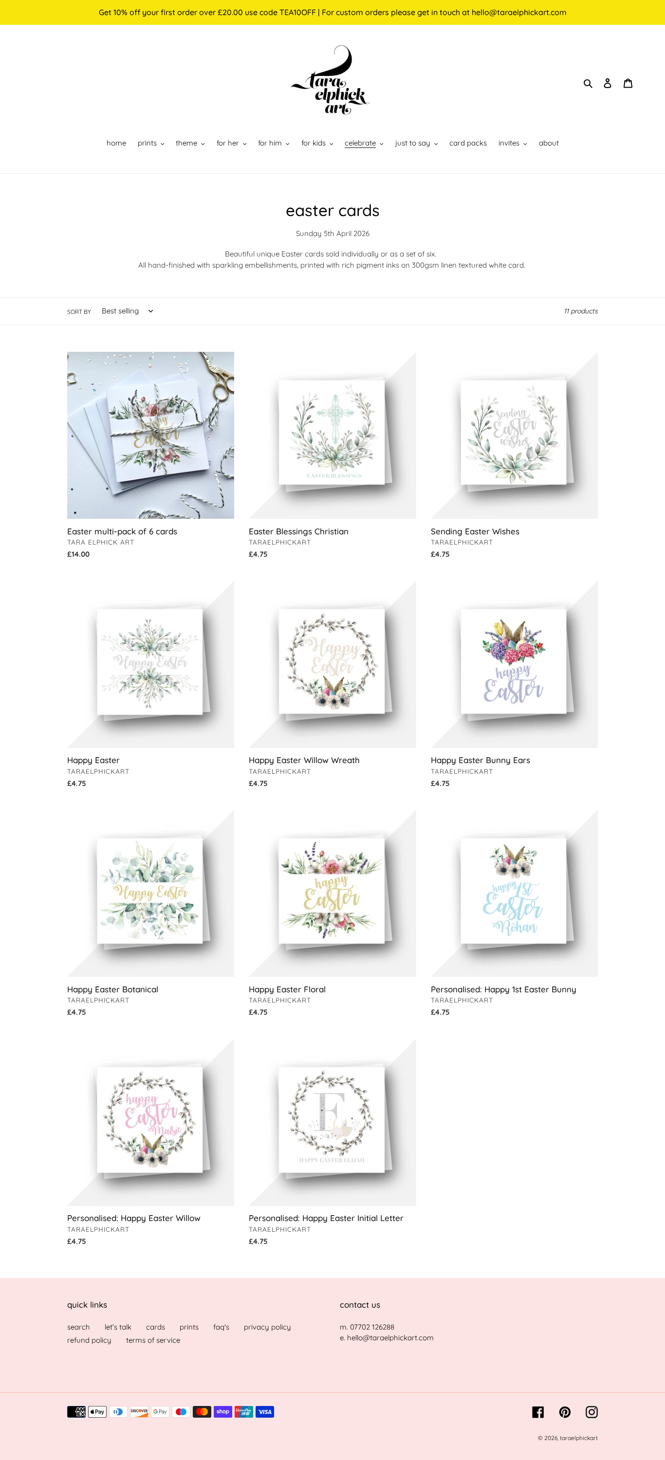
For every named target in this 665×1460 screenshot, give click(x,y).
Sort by (79, 311)
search (78, 1326)
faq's (221, 1326)
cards (155, 1326)
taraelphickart (579, 1437)
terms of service (153, 1340)
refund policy (89, 1340)
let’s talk (118, 1326)
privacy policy (267, 1326)
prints (189, 1326)
